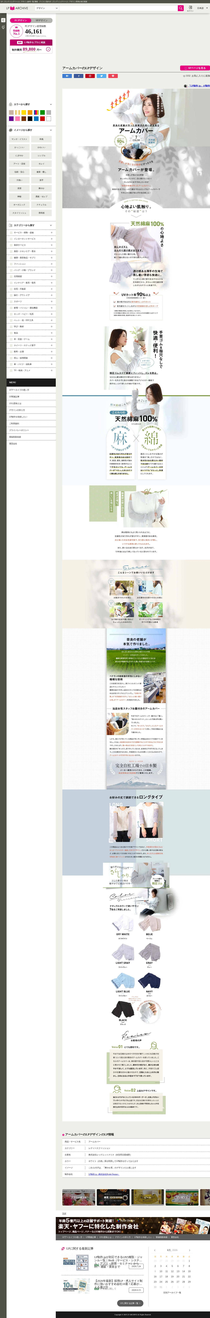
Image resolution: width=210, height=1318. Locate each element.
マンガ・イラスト (19, 139)
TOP (64, 1213)
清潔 (19, 188)
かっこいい (19, 147)
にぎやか (19, 155)
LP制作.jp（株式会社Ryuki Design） (104, 1174)
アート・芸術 (19, 164)
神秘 (19, 196)
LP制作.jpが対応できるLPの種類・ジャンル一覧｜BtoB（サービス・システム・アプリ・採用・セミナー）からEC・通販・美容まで (118, 1259)
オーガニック (19, 205)
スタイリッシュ (19, 213)
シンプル (41, 155)
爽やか (41, 188)
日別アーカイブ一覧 (172, 1293)
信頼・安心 (19, 172)
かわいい (41, 147)
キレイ (41, 164)
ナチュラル (41, 205)
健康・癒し (41, 172)
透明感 (41, 213)
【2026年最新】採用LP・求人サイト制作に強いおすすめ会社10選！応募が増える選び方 (118, 1282)
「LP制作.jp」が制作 (199, 86)
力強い (19, 180)
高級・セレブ (41, 196)
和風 (41, 139)
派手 (41, 180)
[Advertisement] (31, 76)
